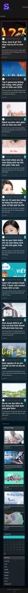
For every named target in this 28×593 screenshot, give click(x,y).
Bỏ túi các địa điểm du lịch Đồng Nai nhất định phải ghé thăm (13, 406)
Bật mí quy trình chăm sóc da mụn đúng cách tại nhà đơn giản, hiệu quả (12, 244)
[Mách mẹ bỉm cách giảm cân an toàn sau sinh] (14, 109)
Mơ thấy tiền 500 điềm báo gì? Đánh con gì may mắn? (13, 527)
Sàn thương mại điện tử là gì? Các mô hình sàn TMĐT (13, 486)
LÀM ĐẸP (6, 575)
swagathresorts (9, 119)
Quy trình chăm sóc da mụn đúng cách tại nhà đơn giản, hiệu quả (12, 162)
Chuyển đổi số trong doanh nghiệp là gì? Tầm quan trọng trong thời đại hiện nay (13, 466)
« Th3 (4, 554)
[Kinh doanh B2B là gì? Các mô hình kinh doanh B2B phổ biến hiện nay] (14, 310)
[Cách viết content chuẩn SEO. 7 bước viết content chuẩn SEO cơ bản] (14, 270)
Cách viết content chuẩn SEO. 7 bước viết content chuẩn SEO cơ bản (13, 285)
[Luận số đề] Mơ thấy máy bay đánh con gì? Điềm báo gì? (14, 507)
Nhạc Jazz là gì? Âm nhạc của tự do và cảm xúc (12, 44)
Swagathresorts (10, 589)
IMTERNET (6, 572)
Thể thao (6, 578)
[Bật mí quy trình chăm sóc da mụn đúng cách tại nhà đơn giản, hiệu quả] (14, 227)
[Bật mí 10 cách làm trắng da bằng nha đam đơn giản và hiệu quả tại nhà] (14, 187)
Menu (3, 16)
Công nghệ (6, 561)
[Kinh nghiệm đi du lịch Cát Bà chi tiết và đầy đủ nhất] (14, 350)
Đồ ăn (5, 566)
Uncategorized (7, 584)
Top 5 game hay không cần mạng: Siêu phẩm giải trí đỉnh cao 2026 (12, 84)
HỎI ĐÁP (6, 569)
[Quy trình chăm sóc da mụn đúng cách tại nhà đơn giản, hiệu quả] (14, 147)
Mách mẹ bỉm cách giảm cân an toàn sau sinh (13, 123)
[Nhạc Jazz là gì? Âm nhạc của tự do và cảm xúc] (14, 29)
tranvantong (8, 38)
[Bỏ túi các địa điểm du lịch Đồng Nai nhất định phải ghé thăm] (14, 390)
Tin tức (6, 581)
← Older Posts (5, 424)
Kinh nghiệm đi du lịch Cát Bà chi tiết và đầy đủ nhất (13, 365)
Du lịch (5, 564)
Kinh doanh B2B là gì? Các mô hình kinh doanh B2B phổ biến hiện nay (13, 325)
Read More (4, 57)
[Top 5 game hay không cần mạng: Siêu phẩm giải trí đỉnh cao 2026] (14, 69)
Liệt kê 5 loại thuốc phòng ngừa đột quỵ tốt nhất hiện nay (13, 446)
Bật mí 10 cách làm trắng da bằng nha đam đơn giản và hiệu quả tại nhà (14, 202)
